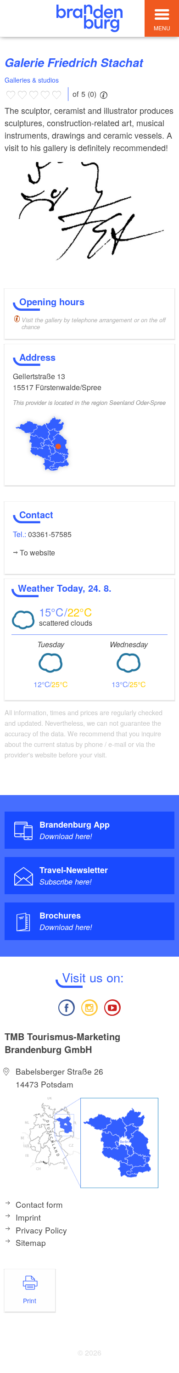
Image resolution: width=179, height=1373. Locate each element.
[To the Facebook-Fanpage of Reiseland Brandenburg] (66, 1006)
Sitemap (31, 1242)
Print (29, 1300)
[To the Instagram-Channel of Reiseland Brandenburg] (89, 1006)
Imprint (28, 1217)
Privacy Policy (41, 1230)
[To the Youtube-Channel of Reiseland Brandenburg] (112, 1006)
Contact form (39, 1204)
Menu (162, 28)
